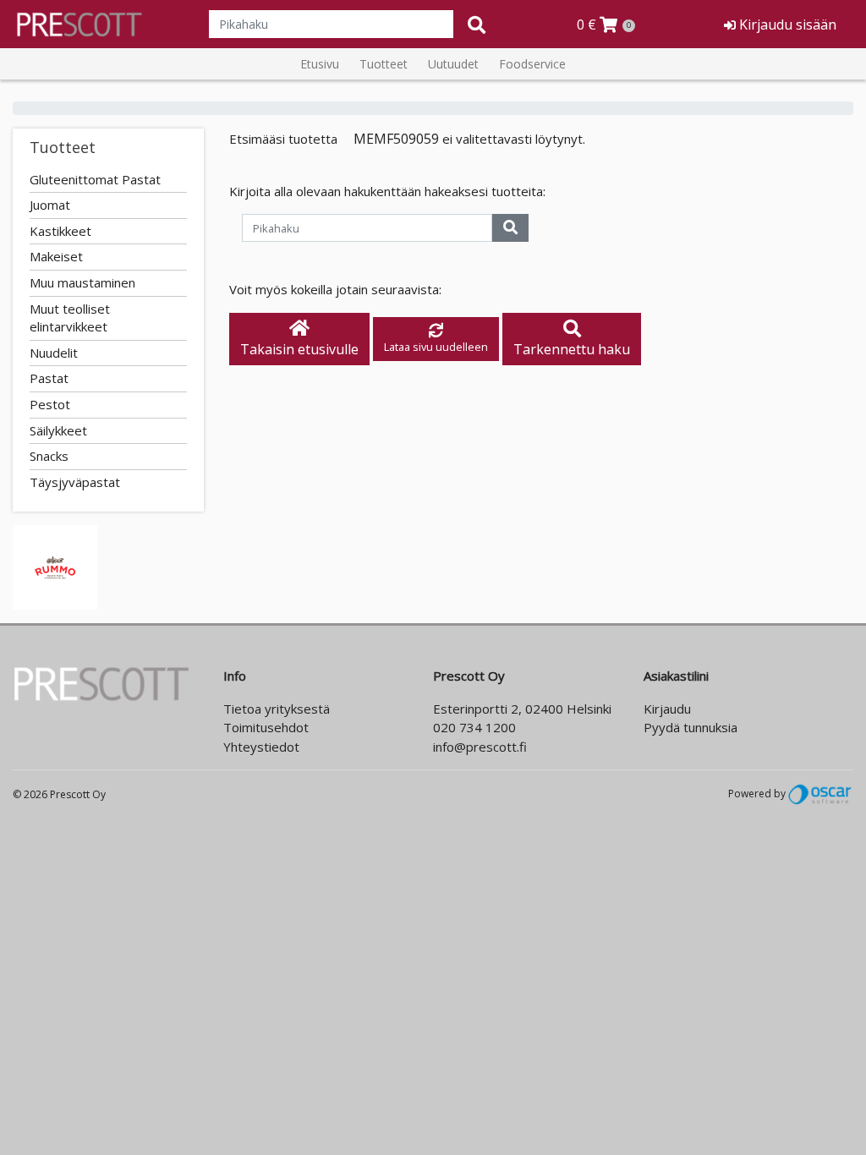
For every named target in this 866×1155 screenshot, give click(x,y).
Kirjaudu (667, 708)
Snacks (49, 455)
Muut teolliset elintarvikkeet (70, 318)
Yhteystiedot (261, 746)
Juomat (50, 204)
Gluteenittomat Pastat (95, 179)
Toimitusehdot (266, 727)
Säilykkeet (58, 430)
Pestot (50, 404)
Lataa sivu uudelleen (436, 346)
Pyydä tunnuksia (690, 727)
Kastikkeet (60, 230)
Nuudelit (54, 352)
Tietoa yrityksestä (276, 708)
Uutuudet (453, 64)
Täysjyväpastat (75, 481)
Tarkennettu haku (571, 349)
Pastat (49, 377)
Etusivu (319, 64)
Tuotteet (383, 64)
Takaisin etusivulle (299, 349)
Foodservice (532, 64)
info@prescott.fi (480, 746)
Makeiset (56, 256)
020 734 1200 (474, 727)
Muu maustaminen (82, 282)
